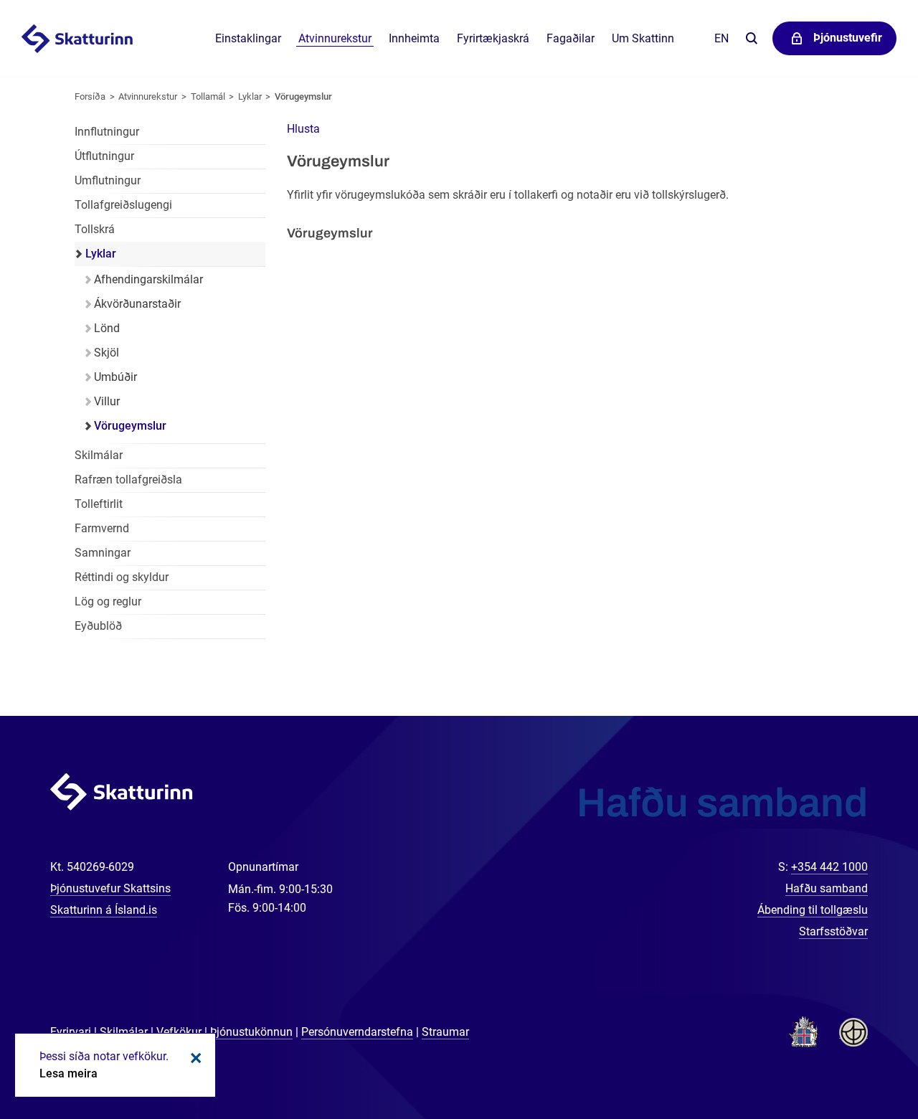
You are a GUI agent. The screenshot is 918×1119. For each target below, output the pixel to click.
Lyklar (250, 96)
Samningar (103, 553)
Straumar (445, 1032)
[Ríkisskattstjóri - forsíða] (95, 38)
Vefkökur (179, 1032)
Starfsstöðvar (833, 931)
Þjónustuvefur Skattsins (110, 888)
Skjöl (106, 352)
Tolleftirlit (99, 504)
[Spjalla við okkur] (861, 1062)
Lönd (107, 328)
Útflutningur (104, 156)
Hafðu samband (826, 888)
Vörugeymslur (303, 96)
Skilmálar (99, 455)
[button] (303, 129)
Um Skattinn (643, 38)
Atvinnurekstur (147, 96)
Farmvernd (102, 528)
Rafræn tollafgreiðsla (128, 479)
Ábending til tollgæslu (812, 910)
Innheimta (414, 38)
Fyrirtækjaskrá (493, 38)
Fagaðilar (570, 38)
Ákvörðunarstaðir (137, 304)
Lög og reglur (108, 601)
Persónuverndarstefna (357, 1032)
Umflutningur (108, 180)
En (721, 38)
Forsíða (90, 96)
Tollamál (208, 96)
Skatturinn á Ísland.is (103, 910)
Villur (107, 401)
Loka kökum (193, 1058)
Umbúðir (115, 377)
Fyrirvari (70, 1032)
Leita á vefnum (751, 39)
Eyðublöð (98, 626)
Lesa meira (68, 1073)
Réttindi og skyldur (122, 577)
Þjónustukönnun (251, 1032)
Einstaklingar (248, 38)
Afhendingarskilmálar (148, 279)
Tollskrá (95, 229)
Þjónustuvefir (847, 37)
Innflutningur (107, 131)
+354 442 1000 (829, 867)
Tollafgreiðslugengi (123, 205)
